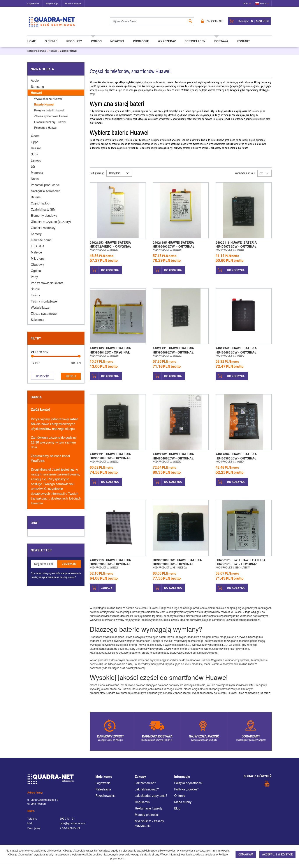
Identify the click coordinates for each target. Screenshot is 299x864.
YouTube (37, 461)
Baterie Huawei (44, 104)
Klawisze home (41, 240)
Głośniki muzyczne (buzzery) (51, 221)
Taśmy (35, 295)
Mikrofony (37, 258)
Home (31, 41)
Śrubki (35, 289)
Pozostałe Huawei (45, 127)
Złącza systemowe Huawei (51, 116)
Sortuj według (97, 173)
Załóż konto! (40, 409)
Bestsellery (195, 41)
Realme (36, 148)
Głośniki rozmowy (43, 227)
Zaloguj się (214, 21)
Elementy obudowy (44, 215)
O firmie (51, 41)
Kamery (36, 234)
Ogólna (36, 270)
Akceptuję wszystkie (277, 854)
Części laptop (40, 203)
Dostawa (221, 41)
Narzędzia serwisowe (45, 191)
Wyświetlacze (40, 307)
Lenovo (36, 160)
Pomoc (96, 41)
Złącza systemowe (44, 313)
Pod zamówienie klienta (47, 283)
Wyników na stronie (245, 173)
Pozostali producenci (45, 185)
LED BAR (37, 246)
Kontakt (243, 41)
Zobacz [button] (106, 588)
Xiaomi (35, 136)
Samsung (37, 86)
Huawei (36, 92)
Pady (34, 277)
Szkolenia (37, 319)
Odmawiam (245, 854)
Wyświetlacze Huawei (48, 99)
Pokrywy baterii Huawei (49, 110)
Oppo (35, 142)
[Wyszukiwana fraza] (190, 21)
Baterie (36, 197)
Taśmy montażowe (44, 301)
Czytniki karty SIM (43, 209)
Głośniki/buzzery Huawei (50, 122)
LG (33, 166)
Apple (35, 80)
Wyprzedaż (167, 41)
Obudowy (37, 264)
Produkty (74, 41)
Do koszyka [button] (110, 270)
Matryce (36, 252)
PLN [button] (245, 3)
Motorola (37, 172)
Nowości (117, 41)
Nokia (35, 178)
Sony (34, 154)
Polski (263, 3)
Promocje (141, 41)
